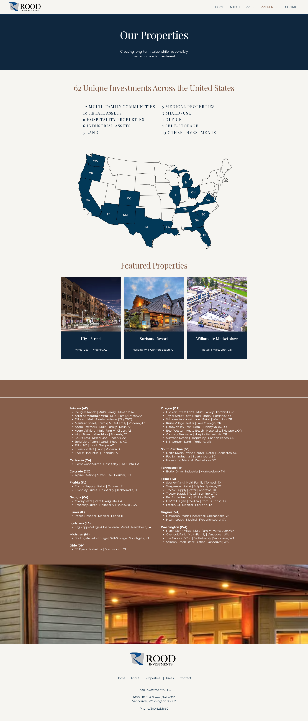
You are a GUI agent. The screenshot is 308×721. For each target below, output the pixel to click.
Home (121, 678)
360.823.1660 (159, 708)
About (135, 678)
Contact (185, 678)
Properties (152, 678)
